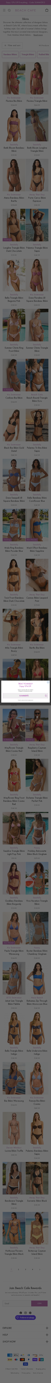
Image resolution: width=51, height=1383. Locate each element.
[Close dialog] (48, 682)
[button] (25, 695)
